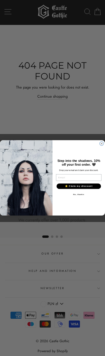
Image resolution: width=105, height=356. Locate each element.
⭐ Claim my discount (78, 186)
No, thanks (78, 194)
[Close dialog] (102, 144)
